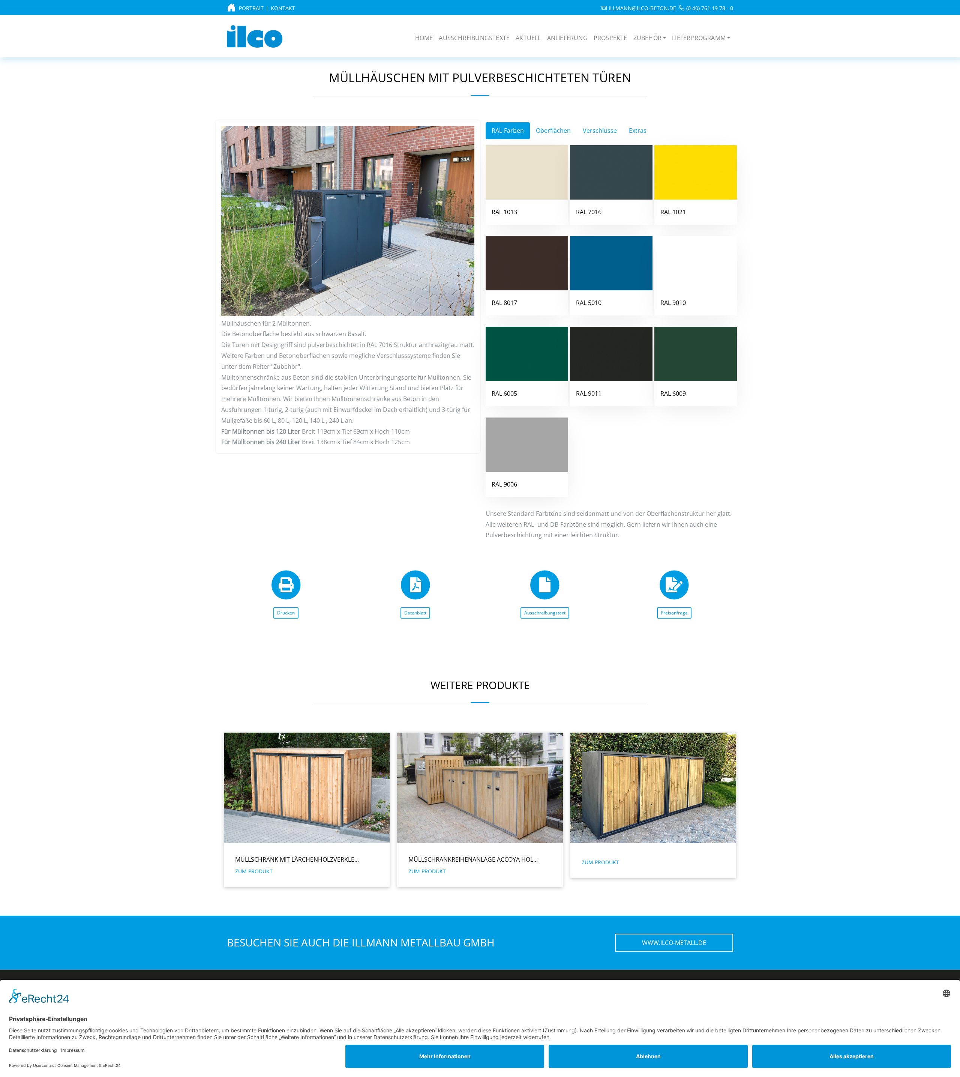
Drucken (286, 613)
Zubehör (647, 38)
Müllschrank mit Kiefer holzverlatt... (642, 859)
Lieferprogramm (699, 38)
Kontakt (283, 8)
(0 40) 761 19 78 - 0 (709, 8)
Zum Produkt (254, 871)
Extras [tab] (637, 130)
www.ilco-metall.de (674, 943)
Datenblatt (415, 613)
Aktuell (528, 38)
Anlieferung (567, 38)
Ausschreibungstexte (474, 38)
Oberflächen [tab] (553, 130)
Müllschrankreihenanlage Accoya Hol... (299, 859)
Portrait (251, 8)
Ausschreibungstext (545, 613)
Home (424, 38)
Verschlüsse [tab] (600, 130)
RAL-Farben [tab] (508, 130)
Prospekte (610, 38)
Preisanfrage (674, 613)
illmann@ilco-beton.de (642, 8)
